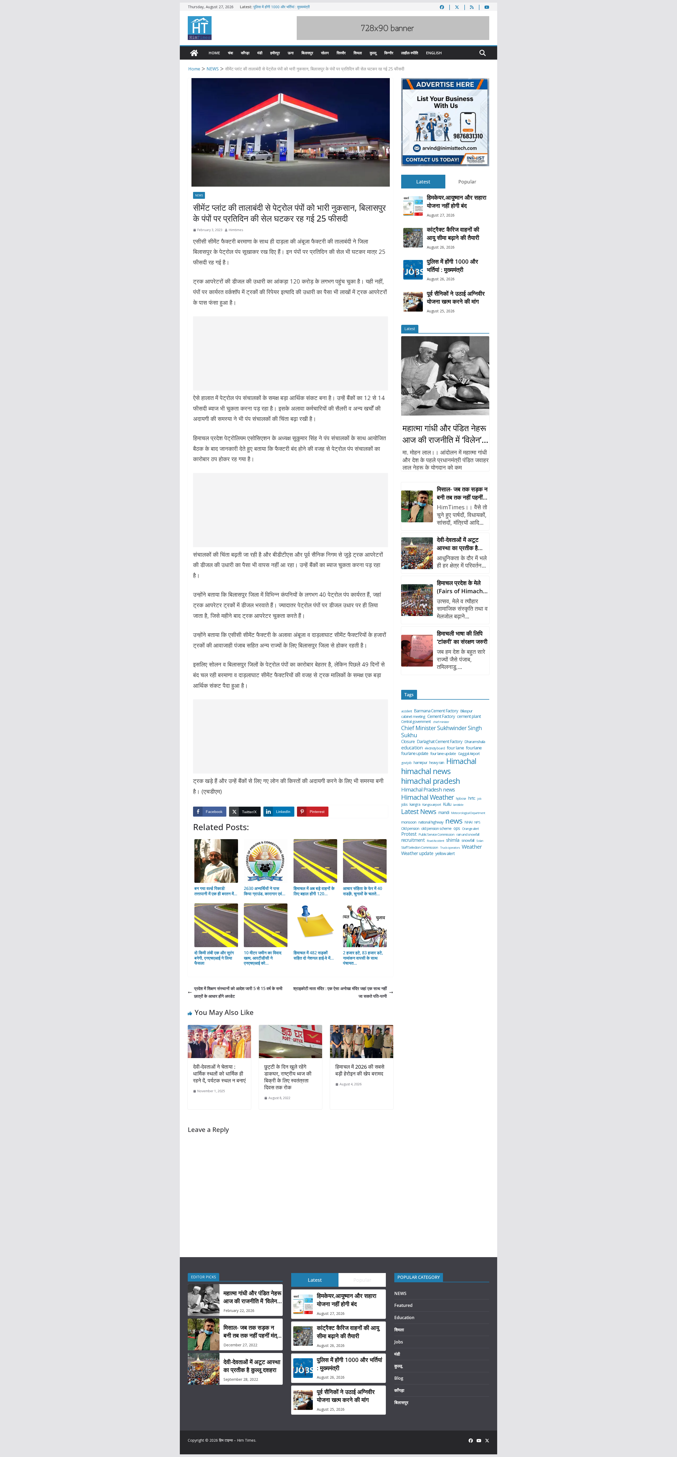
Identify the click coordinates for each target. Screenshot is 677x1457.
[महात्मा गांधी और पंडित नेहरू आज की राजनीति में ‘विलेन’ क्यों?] (445, 376)
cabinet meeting (413, 716)
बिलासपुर (307, 52)
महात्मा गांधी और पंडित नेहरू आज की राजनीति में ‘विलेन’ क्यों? (444, 434)
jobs (404, 804)
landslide (458, 805)
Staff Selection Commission (419, 847)
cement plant (469, 716)
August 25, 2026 (441, 310)
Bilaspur (466, 710)
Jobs (398, 1342)
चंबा (230, 52)
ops (457, 828)
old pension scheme (436, 828)
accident (406, 711)
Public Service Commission (436, 834)
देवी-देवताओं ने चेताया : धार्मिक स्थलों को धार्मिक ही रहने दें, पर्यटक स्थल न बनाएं (219, 1073)
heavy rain (436, 762)
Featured (403, 1305)
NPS (477, 822)
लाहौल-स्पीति (409, 52)
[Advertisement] (290, 353)
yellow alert (445, 853)
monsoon (408, 822)
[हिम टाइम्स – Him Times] (194, 53)
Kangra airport (431, 804)
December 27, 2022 (240, 1344)
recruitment (413, 840)
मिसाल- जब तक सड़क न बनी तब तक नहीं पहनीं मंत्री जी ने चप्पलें (462, 493)
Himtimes (236, 230)
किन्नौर (388, 52)
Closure (408, 741)
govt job (406, 763)
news (453, 821)
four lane (455, 748)
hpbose (461, 799)
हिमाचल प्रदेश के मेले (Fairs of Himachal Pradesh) (462, 587)
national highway (430, 822)
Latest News (418, 811)
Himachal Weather (427, 797)
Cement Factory (441, 716)
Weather (472, 846)
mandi (443, 812)
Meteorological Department (468, 813)
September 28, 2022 (240, 1379)
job (479, 799)
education (412, 747)
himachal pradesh (430, 781)
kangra (415, 804)
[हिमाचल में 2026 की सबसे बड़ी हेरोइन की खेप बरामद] (361, 1029)
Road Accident (435, 841)
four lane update (443, 753)
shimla (452, 840)
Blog (398, 1378)
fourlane (474, 748)
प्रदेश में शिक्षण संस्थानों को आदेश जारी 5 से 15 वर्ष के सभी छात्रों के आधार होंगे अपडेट (238, 992)
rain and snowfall (467, 834)
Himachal (461, 761)
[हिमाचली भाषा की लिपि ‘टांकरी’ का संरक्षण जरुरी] (417, 651)
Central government (416, 721)
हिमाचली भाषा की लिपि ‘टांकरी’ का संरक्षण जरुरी (462, 637)
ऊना (291, 52)
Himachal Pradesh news (428, 789)
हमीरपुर (275, 52)
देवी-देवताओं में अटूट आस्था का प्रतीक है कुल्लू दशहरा (458, 544)
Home (214, 52)
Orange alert (470, 828)
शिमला (358, 52)
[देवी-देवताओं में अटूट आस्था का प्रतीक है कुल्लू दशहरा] (417, 553)
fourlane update (414, 753)
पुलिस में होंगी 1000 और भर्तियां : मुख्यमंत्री (452, 265)
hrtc (471, 798)
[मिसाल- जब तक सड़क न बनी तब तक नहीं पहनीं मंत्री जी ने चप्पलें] (417, 506)
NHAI (468, 822)
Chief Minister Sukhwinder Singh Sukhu (441, 731)
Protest (409, 834)
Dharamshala (474, 741)
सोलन (325, 52)
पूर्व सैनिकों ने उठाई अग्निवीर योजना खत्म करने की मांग (456, 297)
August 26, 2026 (441, 247)
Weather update (417, 853)
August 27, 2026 (441, 215)
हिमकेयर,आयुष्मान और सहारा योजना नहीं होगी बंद (456, 201)
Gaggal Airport (469, 753)
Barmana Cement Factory (436, 711)
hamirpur (420, 762)
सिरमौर (341, 52)
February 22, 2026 (238, 1310)
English (434, 52)
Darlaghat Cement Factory (439, 741)
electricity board (435, 748)
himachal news (426, 771)
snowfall (467, 840)
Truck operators (450, 847)
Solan (479, 841)
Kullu (447, 804)
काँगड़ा (245, 52)
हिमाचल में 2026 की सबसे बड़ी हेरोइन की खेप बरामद (359, 1070)
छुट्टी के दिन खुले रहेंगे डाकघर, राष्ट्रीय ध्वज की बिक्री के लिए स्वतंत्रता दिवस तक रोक (288, 1077)
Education (404, 1317)
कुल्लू (373, 52)
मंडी (259, 52)
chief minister (441, 722)
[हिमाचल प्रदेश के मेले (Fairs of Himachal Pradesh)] (417, 600)
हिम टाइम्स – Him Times (237, 1440)
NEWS (199, 195)
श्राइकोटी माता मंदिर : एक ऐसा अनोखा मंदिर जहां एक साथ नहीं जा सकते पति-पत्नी (340, 992)
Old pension (410, 828)
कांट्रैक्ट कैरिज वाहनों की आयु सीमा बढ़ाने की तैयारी (286, 6)
